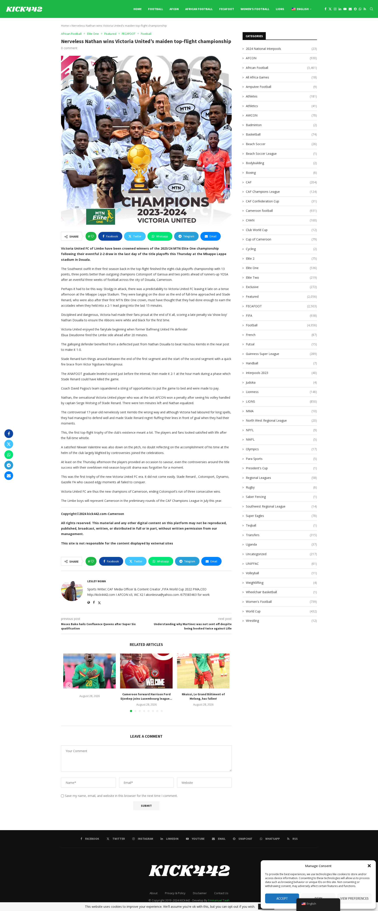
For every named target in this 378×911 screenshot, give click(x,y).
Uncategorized (281, 554)
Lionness (281, 392)
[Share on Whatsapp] (8, 454)
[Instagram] (335, 9)
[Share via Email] (8, 475)
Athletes (281, 96)
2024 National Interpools (281, 49)
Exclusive (281, 287)
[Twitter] (330, 9)
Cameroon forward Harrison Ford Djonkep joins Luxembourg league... (146, 696)
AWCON (281, 115)
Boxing (281, 172)
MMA (281, 411)
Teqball (281, 525)
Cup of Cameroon (281, 239)
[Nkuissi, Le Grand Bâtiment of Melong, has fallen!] (203, 671)
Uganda (281, 544)
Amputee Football (281, 87)
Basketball (281, 134)
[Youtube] (344, 9)
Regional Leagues (281, 478)
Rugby (281, 487)
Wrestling (281, 621)
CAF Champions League (281, 192)
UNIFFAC (281, 564)
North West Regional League (281, 420)
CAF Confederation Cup (281, 201)
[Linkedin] (340, 9)
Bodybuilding (281, 163)
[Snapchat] (355, 9)
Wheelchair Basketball (281, 592)
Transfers (281, 535)
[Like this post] (92, 236)
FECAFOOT (226, 9)
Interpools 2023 (281, 373)
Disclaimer (200, 893)
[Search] (371, 9)
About (154, 893)
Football (155, 9)
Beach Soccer (281, 144)
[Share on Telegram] (8, 465)
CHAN (281, 220)
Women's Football (281, 602)
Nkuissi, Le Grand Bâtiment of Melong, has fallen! (203, 696)
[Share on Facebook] (8, 433)
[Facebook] (325, 9)
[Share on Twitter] (8, 444)
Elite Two (281, 277)
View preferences (354, 898)
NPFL (281, 430)
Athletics (281, 106)
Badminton (281, 125)
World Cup (281, 611)
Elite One (281, 268)
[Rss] (365, 9)
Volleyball (281, 573)
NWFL (281, 439)
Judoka (281, 382)
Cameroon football (281, 211)
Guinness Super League (281, 354)
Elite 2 (281, 258)
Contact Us (221, 893)
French (281, 335)
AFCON (174, 9)
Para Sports (281, 459)
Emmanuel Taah (218, 900)
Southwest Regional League (281, 506)
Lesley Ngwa (96, 581)
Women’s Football (255, 9)
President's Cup (281, 468)
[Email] (350, 9)
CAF (281, 182)
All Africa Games (281, 77)
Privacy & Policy (175, 893)
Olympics (281, 449)
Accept (282, 898)
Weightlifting (281, 583)
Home (137, 9)
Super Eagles (281, 516)
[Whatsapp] (360, 9)
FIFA (281, 315)
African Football (199, 9)
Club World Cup (281, 230)
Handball (281, 363)
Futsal (281, 344)
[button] (369, 866)
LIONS (280, 9)
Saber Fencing (281, 497)
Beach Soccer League (281, 153)
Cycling (281, 249)
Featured (281, 296)
